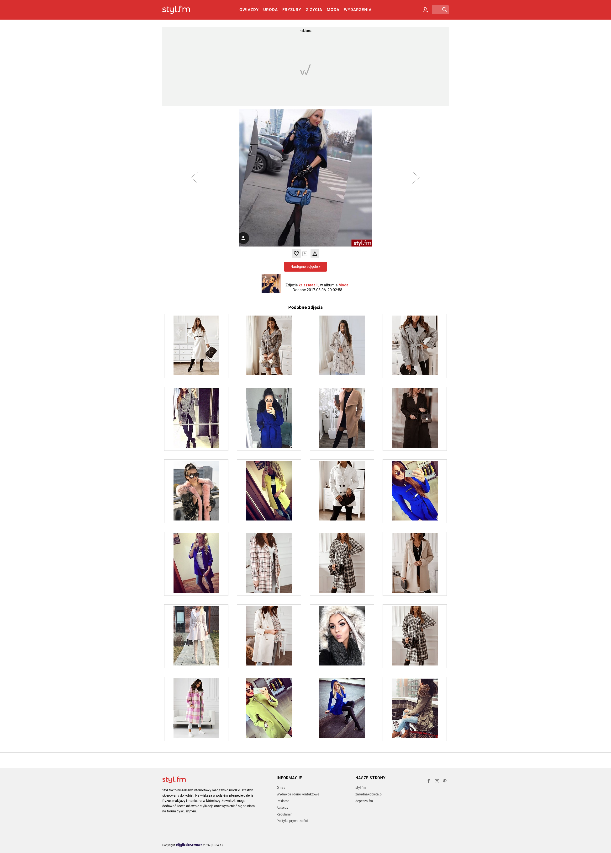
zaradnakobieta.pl (368, 794)
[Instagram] (437, 782)
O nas (281, 787)
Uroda (270, 9)
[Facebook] (429, 782)
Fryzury (291, 9)
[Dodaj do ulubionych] (296, 253)
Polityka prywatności (292, 821)
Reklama (283, 801)
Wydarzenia (358, 9)
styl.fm (360, 787)
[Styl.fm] (181, 10)
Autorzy (282, 808)
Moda (333, 9)
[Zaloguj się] (425, 9)
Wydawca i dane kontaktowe (298, 794)
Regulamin (284, 814)
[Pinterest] (445, 782)
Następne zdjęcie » (305, 266)
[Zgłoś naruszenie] (315, 253)
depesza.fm (364, 801)
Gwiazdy (249, 9)
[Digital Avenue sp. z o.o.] (189, 845)
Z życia (314, 9)
